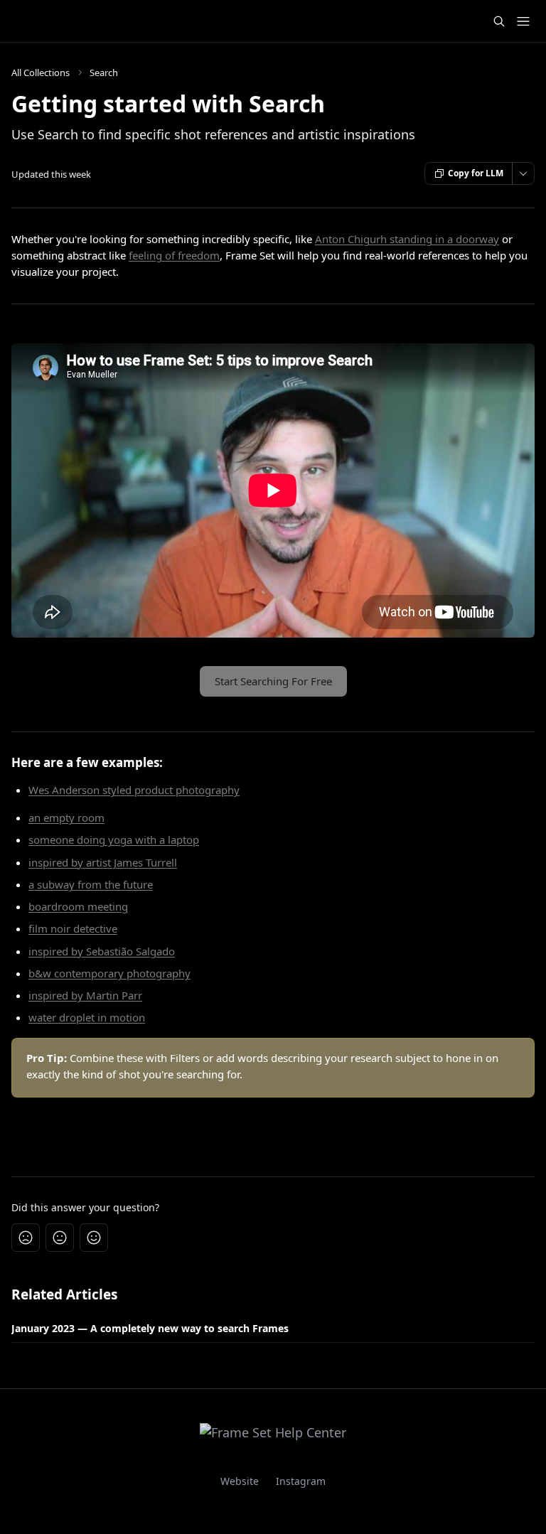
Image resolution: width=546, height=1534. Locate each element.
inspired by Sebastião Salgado (101, 951)
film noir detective (72, 928)
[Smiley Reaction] (94, 1237)
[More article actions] (523, 173)
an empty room (66, 817)
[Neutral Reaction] (60, 1237)
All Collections (40, 72)
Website (239, 1481)
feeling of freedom (174, 255)
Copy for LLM (475, 173)
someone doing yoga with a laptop (113, 839)
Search (104, 72)
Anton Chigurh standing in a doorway (407, 239)
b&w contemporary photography (109, 973)
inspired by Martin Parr (85, 995)
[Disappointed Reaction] (25, 1237)
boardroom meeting (78, 906)
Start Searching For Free (273, 681)
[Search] (499, 21)
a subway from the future (90, 884)
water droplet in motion (86, 1017)
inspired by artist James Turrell (102, 862)
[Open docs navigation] (523, 21)
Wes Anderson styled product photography (134, 790)
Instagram (301, 1481)
